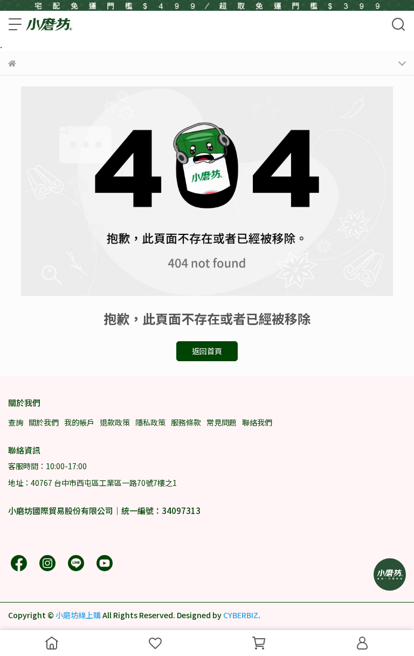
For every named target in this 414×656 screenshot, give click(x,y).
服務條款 (186, 422)
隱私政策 (150, 422)
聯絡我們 (257, 422)
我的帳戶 (79, 422)
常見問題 (221, 422)
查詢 (15, 422)
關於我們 (44, 422)
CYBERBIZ (240, 615)
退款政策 (115, 422)
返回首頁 (207, 351)
